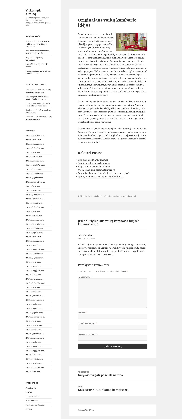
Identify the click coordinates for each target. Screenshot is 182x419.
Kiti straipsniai (32, 400)
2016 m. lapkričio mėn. (35, 300)
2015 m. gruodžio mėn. (35, 334)
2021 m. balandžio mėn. (35, 182)
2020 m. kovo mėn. (33, 211)
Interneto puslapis (87, 334)
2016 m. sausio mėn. (34, 329)
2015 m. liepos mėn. (34, 355)
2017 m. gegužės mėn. (34, 279)
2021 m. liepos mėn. (34, 169)
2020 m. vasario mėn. (34, 216)
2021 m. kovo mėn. (33, 186)
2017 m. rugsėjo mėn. (34, 266)
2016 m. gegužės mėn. (34, 312)
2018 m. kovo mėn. (33, 262)
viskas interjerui (129, 196)
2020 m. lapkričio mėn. (35, 199)
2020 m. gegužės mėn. (34, 203)
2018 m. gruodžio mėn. (35, 241)
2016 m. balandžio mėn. (35, 317)
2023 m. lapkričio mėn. (35, 135)
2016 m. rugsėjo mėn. (34, 308)
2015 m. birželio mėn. (34, 359)
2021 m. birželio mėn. (34, 173)
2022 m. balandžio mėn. (35, 148)
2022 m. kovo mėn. (33, 152)
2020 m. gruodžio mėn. (35, 194)
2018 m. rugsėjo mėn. (34, 245)
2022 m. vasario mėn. (34, 156)
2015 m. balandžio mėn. (35, 367)
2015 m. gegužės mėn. (34, 363)
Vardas (82, 312)
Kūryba (29, 409)
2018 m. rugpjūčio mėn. (35, 249)
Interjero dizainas (33, 396)
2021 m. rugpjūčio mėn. (35, 165)
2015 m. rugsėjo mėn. (34, 346)
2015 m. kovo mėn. (33, 372)
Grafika (29, 392)
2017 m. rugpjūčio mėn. (35, 270)
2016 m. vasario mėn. (34, 325)
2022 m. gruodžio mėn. (35, 144)
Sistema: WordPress (86, 410)
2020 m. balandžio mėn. (35, 207)
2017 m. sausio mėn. (34, 291)
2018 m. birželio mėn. (34, 253)
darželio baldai (85, 235)
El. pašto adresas (87, 323)
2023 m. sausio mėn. (34, 140)
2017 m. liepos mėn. (34, 275)
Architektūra (31, 388)
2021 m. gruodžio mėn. (35, 161)
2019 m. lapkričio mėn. (35, 224)
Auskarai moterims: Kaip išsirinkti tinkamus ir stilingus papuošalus (37, 44)
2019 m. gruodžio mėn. (35, 220)
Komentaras (85, 277)
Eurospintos (84, 81)
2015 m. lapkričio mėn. (35, 338)
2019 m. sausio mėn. (34, 237)
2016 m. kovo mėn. (33, 321)
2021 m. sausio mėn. (34, 190)
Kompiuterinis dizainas (35, 405)
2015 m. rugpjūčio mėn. (35, 350)
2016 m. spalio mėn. (34, 304)
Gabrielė (98, 196)
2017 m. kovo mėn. (33, 287)
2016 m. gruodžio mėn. (35, 296)
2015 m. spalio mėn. (34, 342)
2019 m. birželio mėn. (34, 228)
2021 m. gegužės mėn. (34, 178)
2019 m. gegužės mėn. (34, 232)
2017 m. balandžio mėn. (35, 283)
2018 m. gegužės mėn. (34, 258)
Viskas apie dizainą (33, 12)
